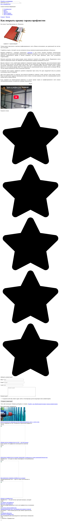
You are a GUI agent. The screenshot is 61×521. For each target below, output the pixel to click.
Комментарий (4, 396)
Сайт (2, 385)
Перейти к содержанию (7, 1)
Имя (2, 379)
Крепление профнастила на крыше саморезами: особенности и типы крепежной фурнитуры (24, 457)
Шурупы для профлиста (7, 503)
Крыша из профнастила (7, 498)
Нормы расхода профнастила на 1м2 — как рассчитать (14, 442)
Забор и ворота (7, 13)
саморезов (29, 52)
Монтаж (6, 11)
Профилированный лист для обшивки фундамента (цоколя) (16, 509)
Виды (5, 10)
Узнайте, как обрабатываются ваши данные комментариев (43, 404)
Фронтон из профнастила (7, 514)
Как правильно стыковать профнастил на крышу (13, 478)
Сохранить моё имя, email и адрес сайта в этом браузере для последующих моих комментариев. (26, 398)
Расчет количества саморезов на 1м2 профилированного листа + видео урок (20, 422)
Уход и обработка (8, 14)
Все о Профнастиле (5, 4)
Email (2, 382)
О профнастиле (7, 9)
